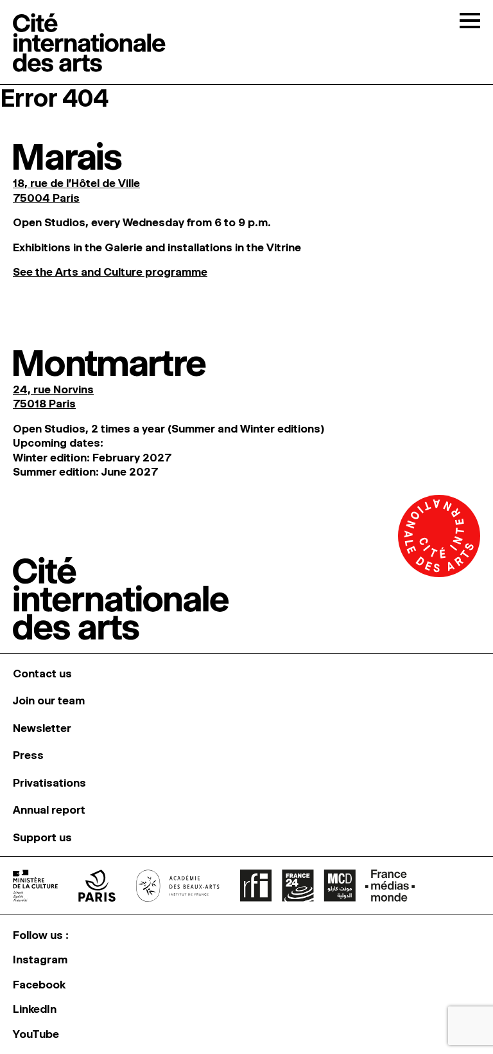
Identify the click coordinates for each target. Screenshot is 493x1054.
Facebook (39, 984)
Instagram (40, 959)
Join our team (49, 700)
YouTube (36, 1034)
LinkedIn (34, 1009)
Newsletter (42, 728)
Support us (42, 837)
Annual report (49, 809)
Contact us (42, 673)
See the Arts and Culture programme (110, 271)
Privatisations (49, 782)
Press (28, 755)
